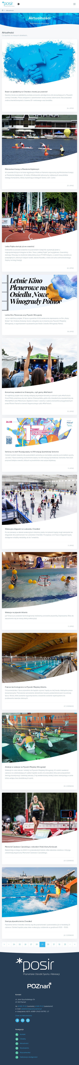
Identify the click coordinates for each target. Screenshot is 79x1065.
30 (48, 944)
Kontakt (22, 1034)
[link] (18, 4)
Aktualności (24, 1043)
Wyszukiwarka (25, 1052)
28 (37, 944)
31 (54, 944)
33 (65, 944)
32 (59, 944)
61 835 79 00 (22, 1006)
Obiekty (23, 1039)
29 (42, 944)
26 (25, 944)
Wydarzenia (24, 1048)
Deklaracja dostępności (28, 1057)
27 (31, 944)
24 (14, 944)
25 (20, 944)
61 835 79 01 (39, 1006)
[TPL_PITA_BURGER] (74, 4)
